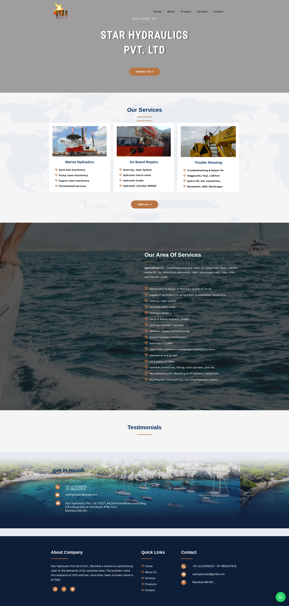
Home (157, 11)
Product (186, 11)
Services (202, 11)
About (171, 11)
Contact (218, 11)
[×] (281, 597)
